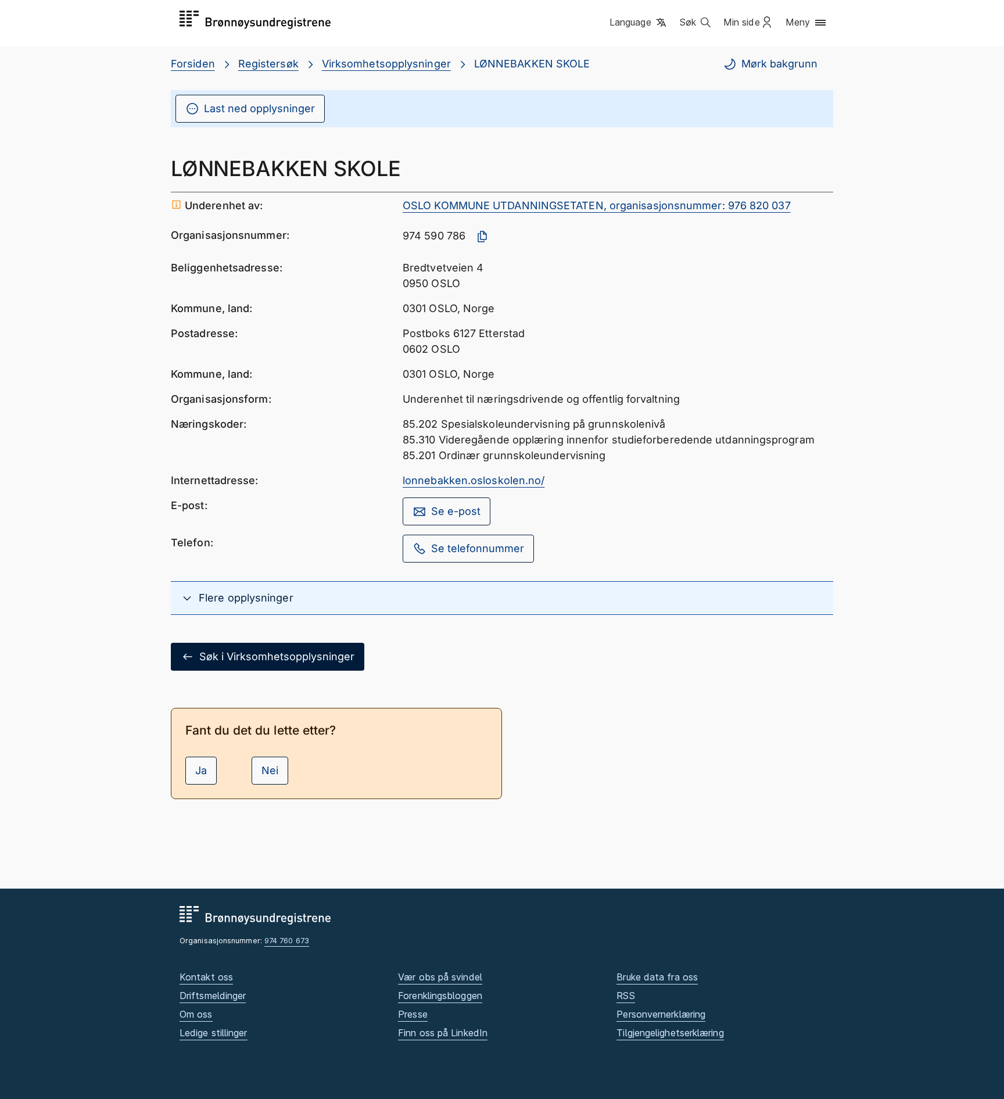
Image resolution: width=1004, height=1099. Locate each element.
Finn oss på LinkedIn (442, 1033)
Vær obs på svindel (440, 977)
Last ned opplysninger (259, 108)
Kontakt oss (206, 977)
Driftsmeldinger (213, 995)
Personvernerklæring (660, 1014)
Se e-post (456, 511)
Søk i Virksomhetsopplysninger (276, 656)
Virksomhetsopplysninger (386, 64)
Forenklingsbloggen (440, 995)
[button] (639, 22)
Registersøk (268, 64)
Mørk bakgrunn (779, 64)
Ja (201, 770)
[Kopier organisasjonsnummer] (482, 236)
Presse (413, 1014)
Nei (269, 770)
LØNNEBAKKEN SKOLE (532, 64)
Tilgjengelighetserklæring (669, 1033)
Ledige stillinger (214, 1033)
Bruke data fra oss (657, 977)
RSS (625, 995)
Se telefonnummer (477, 548)
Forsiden (193, 64)
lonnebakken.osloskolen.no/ (473, 480)
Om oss (196, 1014)
